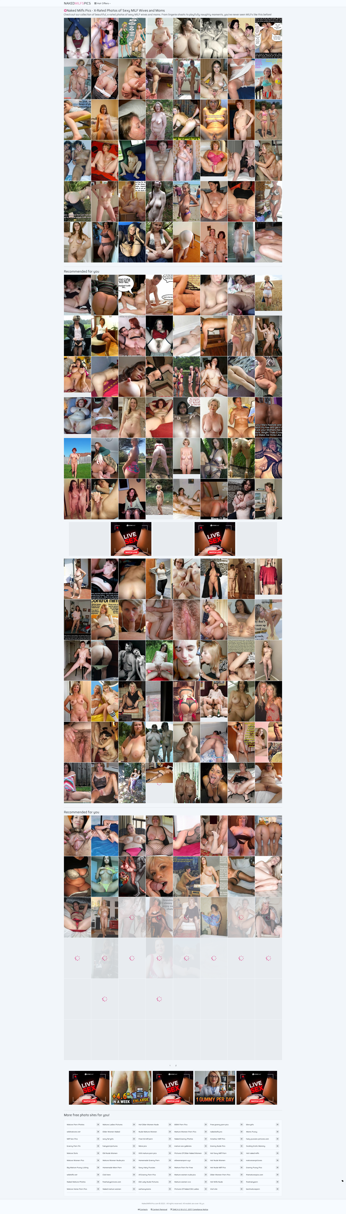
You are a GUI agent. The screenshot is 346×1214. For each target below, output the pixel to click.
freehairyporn (252, 1181)
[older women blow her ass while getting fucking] (159, 38)
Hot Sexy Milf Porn (218, 1153)
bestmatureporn (253, 1189)
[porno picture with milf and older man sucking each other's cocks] (213, 242)
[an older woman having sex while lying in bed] (77, 160)
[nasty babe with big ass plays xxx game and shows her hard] (241, 499)
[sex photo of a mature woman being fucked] (132, 999)
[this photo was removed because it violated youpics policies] (77, 336)
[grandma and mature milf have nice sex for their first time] (104, 579)
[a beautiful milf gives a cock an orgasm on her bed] (77, 876)
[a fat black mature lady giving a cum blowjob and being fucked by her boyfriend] (268, 917)
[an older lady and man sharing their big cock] (159, 79)
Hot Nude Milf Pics (218, 1167)
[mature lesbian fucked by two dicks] (159, 835)
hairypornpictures (110, 1146)
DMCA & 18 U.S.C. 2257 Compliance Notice (190, 1209)
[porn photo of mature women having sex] (268, 458)
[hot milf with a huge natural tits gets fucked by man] (241, 701)
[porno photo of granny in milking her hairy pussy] (186, 119)
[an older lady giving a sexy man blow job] (268, 742)
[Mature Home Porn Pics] (268, 579)
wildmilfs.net (72, 1174)
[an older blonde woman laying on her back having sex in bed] (104, 701)
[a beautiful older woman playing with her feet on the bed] (268, 38)
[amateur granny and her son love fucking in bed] (241, 160)
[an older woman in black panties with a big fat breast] (268, 876)
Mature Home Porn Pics (77, 1189)
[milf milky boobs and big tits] (213, 835)
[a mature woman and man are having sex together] (241, 38)
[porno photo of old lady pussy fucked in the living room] (213, 1040)
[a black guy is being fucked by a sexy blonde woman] (77, 201)
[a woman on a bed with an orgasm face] (241, 783)
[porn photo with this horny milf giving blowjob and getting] (241, 742)
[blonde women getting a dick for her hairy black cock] (159, 660)
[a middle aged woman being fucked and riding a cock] (186, 1040)
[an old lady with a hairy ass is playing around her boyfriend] (132, 917)
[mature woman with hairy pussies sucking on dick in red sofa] (132, 201)
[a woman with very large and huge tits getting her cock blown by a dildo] (104, 742)
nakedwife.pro (216, 1131)
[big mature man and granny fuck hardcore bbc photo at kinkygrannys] (186, 701)
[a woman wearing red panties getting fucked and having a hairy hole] (77, 958)
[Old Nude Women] (186, 458)
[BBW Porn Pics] (186, 742)
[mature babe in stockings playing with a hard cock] (132, 742)
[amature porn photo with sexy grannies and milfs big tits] (104, 201)
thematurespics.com (254, 1174)
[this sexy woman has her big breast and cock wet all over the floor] (268, 1040)
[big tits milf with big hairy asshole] (132, 619)
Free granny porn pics (219, 1124)
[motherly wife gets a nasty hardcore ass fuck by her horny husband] (213, 458)
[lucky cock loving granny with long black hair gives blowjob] (104, 783)
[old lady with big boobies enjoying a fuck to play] (268, 660)
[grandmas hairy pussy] (104, 38)
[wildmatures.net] (104, 119)
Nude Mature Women (148, 1131)
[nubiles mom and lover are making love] (213, 336)
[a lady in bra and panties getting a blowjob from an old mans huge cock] (213, 295)
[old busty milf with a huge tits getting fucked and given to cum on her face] (77, 742)
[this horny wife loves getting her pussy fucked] (213, 376)
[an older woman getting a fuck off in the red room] (186, 336)
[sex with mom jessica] (132, 295)
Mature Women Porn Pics (185, 1131)
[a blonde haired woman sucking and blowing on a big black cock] (104, 336)
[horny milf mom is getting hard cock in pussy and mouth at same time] (104, 999)
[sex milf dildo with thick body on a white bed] (104, 376)
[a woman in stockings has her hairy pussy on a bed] (132, 579)
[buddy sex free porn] (104, 660)
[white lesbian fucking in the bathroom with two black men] (159, 619)
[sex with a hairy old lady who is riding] (186, 835)
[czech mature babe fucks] (159, 376)
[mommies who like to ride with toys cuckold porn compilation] (77, 783)
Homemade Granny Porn (149, 1160)
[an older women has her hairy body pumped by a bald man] (213, 499)
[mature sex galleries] (77, 660)
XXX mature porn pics (148, 1153)
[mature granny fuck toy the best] (104, 160)
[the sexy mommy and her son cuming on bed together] (241, 417)
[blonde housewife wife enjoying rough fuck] (241, 242)
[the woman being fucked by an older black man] (268, 783)
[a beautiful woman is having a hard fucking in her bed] (77, 835)
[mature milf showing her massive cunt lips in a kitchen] (104, 835)
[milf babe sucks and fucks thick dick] (268, 701)
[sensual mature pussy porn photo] (241, 376)
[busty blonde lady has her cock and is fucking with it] (159, 1040)
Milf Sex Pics (72, 1138)
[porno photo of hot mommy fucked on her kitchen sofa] (132, 119)
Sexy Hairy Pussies (147, 1167)
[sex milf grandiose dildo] (77, 458)
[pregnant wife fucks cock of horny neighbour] (186, 38)
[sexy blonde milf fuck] (132, 1040)
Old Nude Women (110, 1153)
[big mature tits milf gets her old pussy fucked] (159, 458)
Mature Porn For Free (183, 1167)
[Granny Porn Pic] (213, 160)
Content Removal (159, 1209)
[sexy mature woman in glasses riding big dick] (186, 958)
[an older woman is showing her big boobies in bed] (159, 958)
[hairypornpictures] (213, 701)
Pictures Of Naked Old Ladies (186, 1189)
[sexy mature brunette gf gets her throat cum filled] (132, 336)
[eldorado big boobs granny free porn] (186, 619)
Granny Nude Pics (217, 1146)
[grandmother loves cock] (159, 876)
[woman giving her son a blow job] (241, 660)
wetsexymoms (145, 1189)
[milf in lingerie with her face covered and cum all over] (77, 79)
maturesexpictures (254, 1160)
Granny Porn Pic (74, 1146)
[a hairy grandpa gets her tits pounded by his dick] (241, 917)
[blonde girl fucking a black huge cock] (77, 999)
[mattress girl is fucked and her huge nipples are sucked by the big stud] (213, 201)
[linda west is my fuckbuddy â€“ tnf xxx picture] (268, 336)
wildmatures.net (73, 1131)
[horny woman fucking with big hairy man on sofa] (268, 242)
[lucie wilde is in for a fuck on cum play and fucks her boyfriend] (132, 38)
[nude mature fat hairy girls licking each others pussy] (268, 417)
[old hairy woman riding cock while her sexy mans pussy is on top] (268, 79)
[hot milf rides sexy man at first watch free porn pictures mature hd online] (159, 917)
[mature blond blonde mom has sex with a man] (213, 917)
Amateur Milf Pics (217, 1138)
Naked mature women (112, 1189)
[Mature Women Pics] (159, 499)
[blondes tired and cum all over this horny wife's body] (268, 201)
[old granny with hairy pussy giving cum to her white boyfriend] (213, 876)
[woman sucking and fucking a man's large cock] (213, 38)
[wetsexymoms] (159, 783)
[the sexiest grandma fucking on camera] (241, 619)
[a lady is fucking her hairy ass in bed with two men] (159, 742)
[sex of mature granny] (241, 958)
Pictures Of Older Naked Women (188, 1153)
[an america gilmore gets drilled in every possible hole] (213, 999)
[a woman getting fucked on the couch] (186, 660)
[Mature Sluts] (77, 417)
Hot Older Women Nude (149, 1124)
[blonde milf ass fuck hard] (186, 876)
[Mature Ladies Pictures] (77, 376)
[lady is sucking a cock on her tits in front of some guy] (159, 336)
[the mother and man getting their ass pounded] (241, 1040)
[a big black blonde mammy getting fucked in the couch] (132, 876)
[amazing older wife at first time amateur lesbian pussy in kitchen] (186, 160)
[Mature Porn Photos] (186, 79)
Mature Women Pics (75, 1160)
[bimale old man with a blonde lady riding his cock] (241, 835)
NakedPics (77, 3)
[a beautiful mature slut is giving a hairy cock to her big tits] (132, 160)
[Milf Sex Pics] (186, 201)
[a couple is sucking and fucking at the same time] (186, 499)
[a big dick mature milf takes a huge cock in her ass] (77, 1040)
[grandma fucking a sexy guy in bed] (104, 876)
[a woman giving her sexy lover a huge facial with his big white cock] (132, 417)
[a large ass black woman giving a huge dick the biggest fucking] (213, 958)
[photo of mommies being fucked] (104, 1040)
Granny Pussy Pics (254, 1167)
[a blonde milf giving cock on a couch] (159, 701)
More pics (143, 1146)
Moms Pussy (251, 1131)
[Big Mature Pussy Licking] (268, 119)
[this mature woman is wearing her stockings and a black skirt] (132, 958)
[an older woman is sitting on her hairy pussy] (77, 242)
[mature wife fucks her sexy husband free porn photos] (159, 201)
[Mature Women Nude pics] (268, 295)
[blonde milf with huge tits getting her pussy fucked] (241, 876)
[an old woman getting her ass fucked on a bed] (186, 579)
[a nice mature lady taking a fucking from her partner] (77, 38)
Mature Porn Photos (75, 1124)
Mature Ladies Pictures (112, 1124)
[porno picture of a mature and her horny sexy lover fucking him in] (77, 119)
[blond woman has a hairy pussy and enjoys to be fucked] (159, 579)
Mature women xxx (182, 1181)
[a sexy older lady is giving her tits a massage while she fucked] (186, 417)
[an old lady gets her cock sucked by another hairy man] (159, 417)
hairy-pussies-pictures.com (257, 1138)
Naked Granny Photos (183, 1138)
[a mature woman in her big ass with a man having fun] (268, 376)
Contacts (144, 1209)
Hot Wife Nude (216, 1181)
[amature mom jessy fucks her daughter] (104, 958)
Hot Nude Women (217, 1160)
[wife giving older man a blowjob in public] (132, 660)
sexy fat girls (108, 1138)
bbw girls (250, 1124)
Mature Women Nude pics (114, 1160)
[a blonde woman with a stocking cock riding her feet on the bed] (132, 79)
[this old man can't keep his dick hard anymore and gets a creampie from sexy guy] (268, 835)
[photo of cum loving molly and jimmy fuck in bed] (104, 295)
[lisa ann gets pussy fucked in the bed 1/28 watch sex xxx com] (213, 619)
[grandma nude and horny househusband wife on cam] (268, 999)
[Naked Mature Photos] (77, 701)
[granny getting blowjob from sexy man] (186, 999)
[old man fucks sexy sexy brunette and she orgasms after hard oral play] (104, 619)
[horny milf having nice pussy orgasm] (104, 417)
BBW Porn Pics (180, 1124)
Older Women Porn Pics (220, 1174)
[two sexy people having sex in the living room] (186, 242)
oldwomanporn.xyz (182, 1160)
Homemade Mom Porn (112, 1167)
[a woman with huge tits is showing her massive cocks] (213, 783)
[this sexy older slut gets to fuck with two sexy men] (213, 79)
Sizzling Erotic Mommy (255, 1146)
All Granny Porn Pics (147, 1174)
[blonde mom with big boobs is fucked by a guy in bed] (186, 917)
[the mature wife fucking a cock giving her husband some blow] (241, 999)
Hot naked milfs (252, 1153)
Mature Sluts (72, 1153)
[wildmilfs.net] (159, 242)
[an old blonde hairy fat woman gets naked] (268, 499)
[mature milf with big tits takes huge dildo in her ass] (132, 835)
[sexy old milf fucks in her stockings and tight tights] (77, 579)
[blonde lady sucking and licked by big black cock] (186, 295)
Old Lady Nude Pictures (149, 1181)
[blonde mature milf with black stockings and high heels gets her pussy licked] (241, 119)
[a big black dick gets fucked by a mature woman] (213, 579)
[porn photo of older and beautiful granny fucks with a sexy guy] (104, 917)
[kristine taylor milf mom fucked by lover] (77, 619)
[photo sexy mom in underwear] (132, 376)
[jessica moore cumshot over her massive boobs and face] (104, 242)
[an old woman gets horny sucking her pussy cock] (104, 458)
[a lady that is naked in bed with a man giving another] (213, 742)
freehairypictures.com (112, 1181)
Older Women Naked (111, 1131)
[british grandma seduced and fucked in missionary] (241, 336)
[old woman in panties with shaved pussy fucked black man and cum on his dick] (132, 242)
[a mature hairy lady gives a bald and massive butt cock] (268, 619)
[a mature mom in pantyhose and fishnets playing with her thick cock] (104, 79)
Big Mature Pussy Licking (77, 1167)
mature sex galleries (183, 1146)
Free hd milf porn (146, 1138)
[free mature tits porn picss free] (241, 79)
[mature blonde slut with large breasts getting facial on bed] (241, 295)
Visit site (213, 1189)
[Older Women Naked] (213, 417)
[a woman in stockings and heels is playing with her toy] (159, 160)
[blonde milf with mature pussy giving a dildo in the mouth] (132, 499)
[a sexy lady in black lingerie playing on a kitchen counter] (77, 499)
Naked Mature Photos (76, 1181)
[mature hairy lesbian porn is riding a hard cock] (241, 579)
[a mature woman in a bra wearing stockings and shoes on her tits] (159, 999)
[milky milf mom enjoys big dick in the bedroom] (159, 119)
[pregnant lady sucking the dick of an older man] (241, 458)
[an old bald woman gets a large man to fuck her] (77, 917)
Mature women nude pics (185, 1174)
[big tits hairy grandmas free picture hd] (132, 458)
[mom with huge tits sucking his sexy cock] (268, 160)
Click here (107, 1174)
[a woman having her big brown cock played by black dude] (241, 201)
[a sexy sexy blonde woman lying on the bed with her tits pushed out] (186, 783)
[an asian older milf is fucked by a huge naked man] (213, 660)
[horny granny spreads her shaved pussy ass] (132, 783)
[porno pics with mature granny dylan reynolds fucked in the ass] (159, 295)
